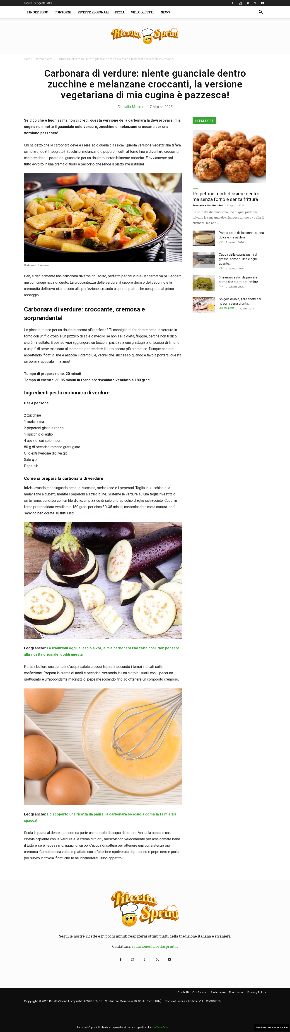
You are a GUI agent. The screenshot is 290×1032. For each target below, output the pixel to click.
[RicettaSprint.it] (145, 36)
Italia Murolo (134, 106)
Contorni (63, 12)
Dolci (221, 241)
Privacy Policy (256, 992)
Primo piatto (44, 59)
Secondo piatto (226, 308)
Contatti (183, 992)
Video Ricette (142, 12)
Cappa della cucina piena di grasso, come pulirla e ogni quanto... (238, 259)
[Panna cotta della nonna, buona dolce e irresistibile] (204, 238)
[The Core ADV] (122, 1022)
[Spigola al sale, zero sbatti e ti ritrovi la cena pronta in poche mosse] (204, 305)
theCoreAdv (160, 1027)
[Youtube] (262, 3)
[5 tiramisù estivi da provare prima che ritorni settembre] (204, 283)
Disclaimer (236, 992)
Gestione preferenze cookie (272, 1027)
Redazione (218, 992)
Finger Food (37, 12)
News (165, 12)
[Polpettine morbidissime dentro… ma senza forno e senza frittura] (229, 156)
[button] (260, 12)
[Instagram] (240, 3)
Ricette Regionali (93, 12)
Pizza (120, 12)
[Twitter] (255, 3)
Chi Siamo (199, 992)
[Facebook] (232, 3)
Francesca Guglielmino (208, 205)
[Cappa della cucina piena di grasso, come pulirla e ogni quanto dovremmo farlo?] (204, 260)
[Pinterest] (247, 3)
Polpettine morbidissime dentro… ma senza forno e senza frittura (228, 196)
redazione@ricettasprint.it (155, 946)
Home (28, 59)
